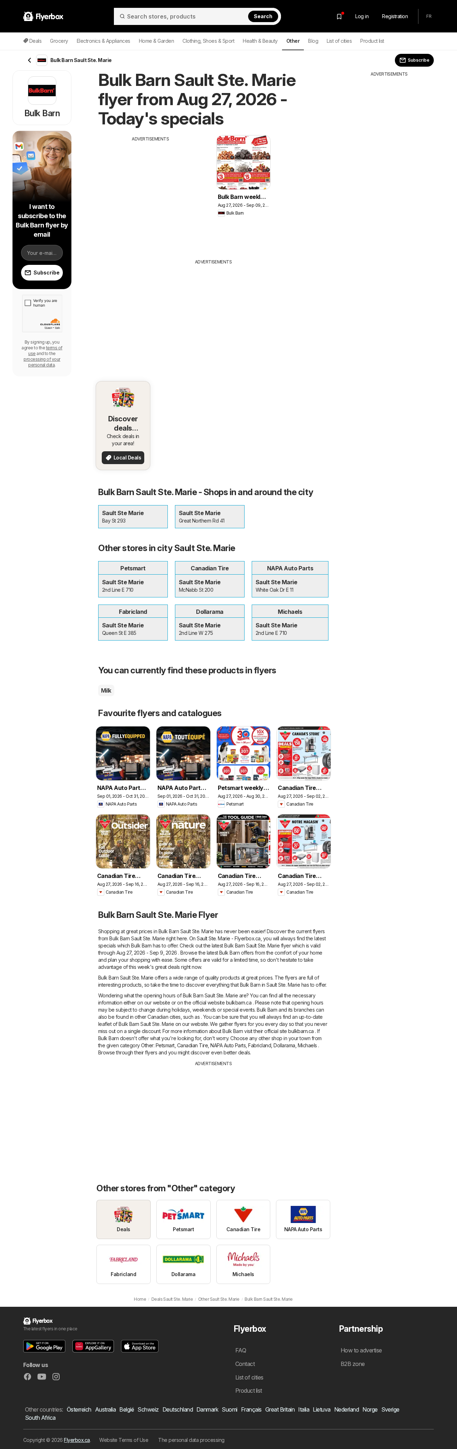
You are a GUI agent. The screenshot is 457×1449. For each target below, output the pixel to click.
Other (147, 1045)
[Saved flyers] (339, 16)
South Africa (40, 1417)
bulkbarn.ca (238, 1003)
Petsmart (165, 1045)
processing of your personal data (42, 362)
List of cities (339, 41)
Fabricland (259, 1045)
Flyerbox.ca (77, 1440)
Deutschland (177, 1409)
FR (428, 16)
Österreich (79, 1409)
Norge (369, 1409)
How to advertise (361, 1350)
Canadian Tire (192, 1045)
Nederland (346, 1409)
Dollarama (284, 1045)
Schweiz (148, 1409)
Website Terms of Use (123, 1440)
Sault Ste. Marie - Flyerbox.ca (229, 938)
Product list (372, 41)
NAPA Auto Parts (228, 1045)
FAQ (240, 1350)
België (126, 1409)
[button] (44, 1346)
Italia (303, 1409)
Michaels (307, 1045)
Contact (245, 1363)
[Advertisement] (150, 192)
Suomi (229, 1409)
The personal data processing (191, 1440)
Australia (105, 1409)
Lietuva (321, 1409)
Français (251, 1409)
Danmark (207, 1409)
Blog (313, 41)
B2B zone (353, 1363)
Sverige (390, 1409)
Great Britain (280, 1409)
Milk (106, 690)
